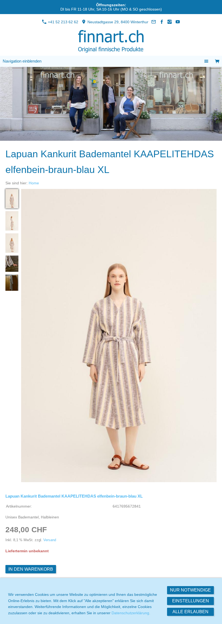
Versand (49, 540)
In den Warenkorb (30, 569)
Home (34, 183)
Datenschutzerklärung (130, 613)
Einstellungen (190, 601)
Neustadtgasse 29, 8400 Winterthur (117, 22)
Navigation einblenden (22, 61)
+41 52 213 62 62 (62, 22)
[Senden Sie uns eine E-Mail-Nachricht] (153, 22)
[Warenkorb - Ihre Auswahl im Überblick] (217, 61)
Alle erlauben (190, 611)
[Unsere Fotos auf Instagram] (169, 22)
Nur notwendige (190, 590)
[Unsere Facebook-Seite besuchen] (162, 22)
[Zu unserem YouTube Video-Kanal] (178, 22)
